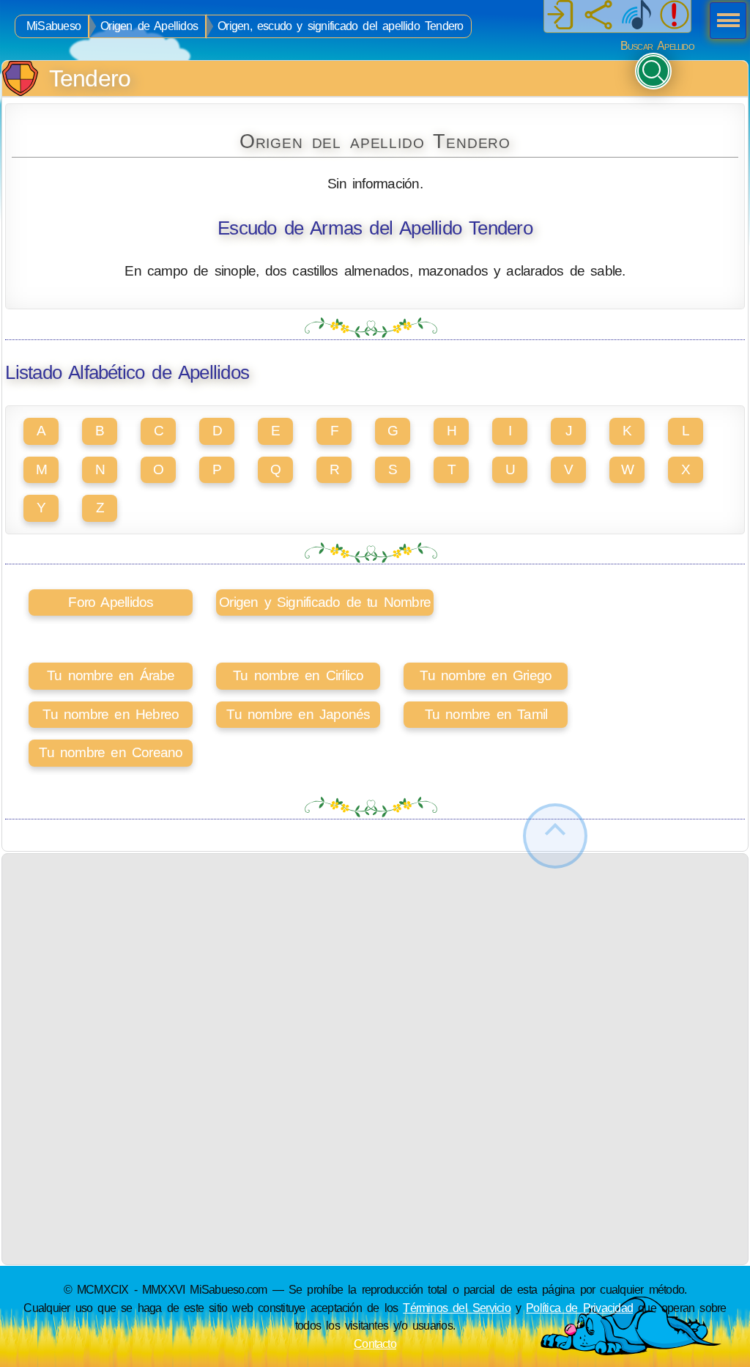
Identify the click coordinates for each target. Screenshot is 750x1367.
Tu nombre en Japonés (298, 714)
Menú (723, 22)
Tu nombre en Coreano (110, 752)
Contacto (375, 1343)
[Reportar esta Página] (674, 16)
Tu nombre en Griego (486, 675)
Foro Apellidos (110, 602)
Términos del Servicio (456, 1307)
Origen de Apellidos (149, 26)
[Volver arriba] (555, 836)
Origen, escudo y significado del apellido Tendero (340, 26)
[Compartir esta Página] (598, 16)
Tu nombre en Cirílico (298, 675)
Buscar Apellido (657, 46)
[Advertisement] (375, 956)
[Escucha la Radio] (636, 16)
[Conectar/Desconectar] (560, 16)
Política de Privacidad (579, 1307)
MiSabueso (53, 26)
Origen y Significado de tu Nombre (325, 602)
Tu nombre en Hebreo (110, 714)
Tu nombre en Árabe (111, 675)
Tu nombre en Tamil (486, 714)
